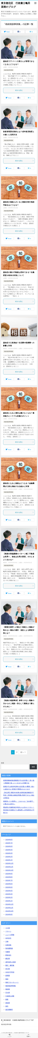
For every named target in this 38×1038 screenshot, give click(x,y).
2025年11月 (9, 867)
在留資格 (8, 945)
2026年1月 (9, 860)
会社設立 (8, 938)
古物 (6, 941)
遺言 (6, 1006)
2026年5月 (9, 846)
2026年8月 (9, 839)
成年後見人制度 (10, 962)
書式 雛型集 (9, 965)
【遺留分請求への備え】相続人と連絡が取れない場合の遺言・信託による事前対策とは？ (18, 630)
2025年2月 (9, 897)
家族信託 (8, 955)
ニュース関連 (9, 935)
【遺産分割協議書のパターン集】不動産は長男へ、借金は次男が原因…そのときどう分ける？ (18, 557)
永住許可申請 (9, 972)
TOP (18, 1020)
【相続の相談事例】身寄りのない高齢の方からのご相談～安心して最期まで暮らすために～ (18, 703)
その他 (7, 928)
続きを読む (19, 90)
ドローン (8, 931)
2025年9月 (9, 873)
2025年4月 (9, 890)
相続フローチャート (12, 982)
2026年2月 (9, 856)
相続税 (7, 989)
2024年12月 (9, 904)
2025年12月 (9, 863)
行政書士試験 (9, 996)
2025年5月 (9, 887)
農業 (6, 999)
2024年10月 (9, 911)
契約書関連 (9, 948)
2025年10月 (9, 870)
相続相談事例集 (8, 70)
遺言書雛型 (9, 1009)
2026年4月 (9, 850)
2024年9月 (9, 914)
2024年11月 (9, 908)
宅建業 (7, 952)
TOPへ (28, 1036)
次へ (22, 752)
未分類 (7, 969)
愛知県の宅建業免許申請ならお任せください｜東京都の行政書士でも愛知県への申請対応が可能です (18, 809)
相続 (6, 979)
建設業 (7, 958)
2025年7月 (9, 880)
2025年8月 (9, 877)
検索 (2, 763)
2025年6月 (9, 884)
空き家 (7, 992)
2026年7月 (9, 843)
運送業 (7, 1003)
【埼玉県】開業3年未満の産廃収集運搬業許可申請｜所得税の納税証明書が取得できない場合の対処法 (18, 795)
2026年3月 (9, 853)
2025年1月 (9, 901)
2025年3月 (9, 894)
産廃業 (7, 975)
